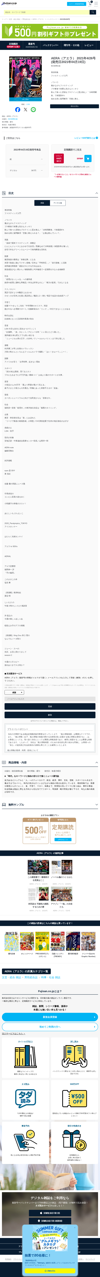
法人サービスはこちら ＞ (13, 1033)
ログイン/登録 (76, 4)
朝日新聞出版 (13, 119)
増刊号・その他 (71, 45)
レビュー (89, 45)
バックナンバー (52, 19)
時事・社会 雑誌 (50, 977)
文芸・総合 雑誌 (14, 19)
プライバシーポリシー (21, 1259)
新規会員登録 (50, 1017)
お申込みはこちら (63, 839)
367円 (33, 170)
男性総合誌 (26, 19)
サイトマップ (90, 1259)
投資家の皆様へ (78, 1259)
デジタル (13, 170)
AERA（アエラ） (38, 19)
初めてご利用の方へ (50, 1027)
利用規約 (8, 1259)
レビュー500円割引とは (85, 138)
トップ (4, 19)
